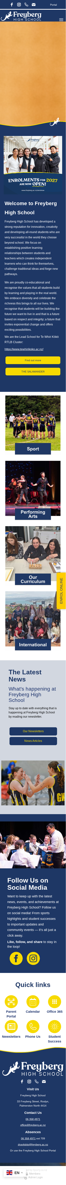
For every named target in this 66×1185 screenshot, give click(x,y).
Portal (53, 4)
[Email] (33, 4)
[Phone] (26, 4)
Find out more (33, 360)
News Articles (33, 740)
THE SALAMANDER (33, 371)
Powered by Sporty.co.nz (33, 1170)
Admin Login (35, 1177)
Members (34, 1173)
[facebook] (11, 4)
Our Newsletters (33, 731)
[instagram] (19, 4)
